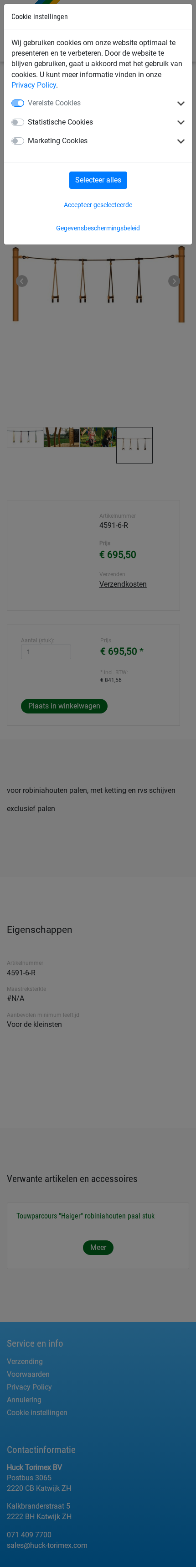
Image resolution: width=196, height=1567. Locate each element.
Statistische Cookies (60, 122)
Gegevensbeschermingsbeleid (98, 228)
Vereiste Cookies (54, 103)
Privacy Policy (33, 85)
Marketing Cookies (58, 140)
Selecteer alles (98, 180)
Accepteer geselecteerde (98, 204)
